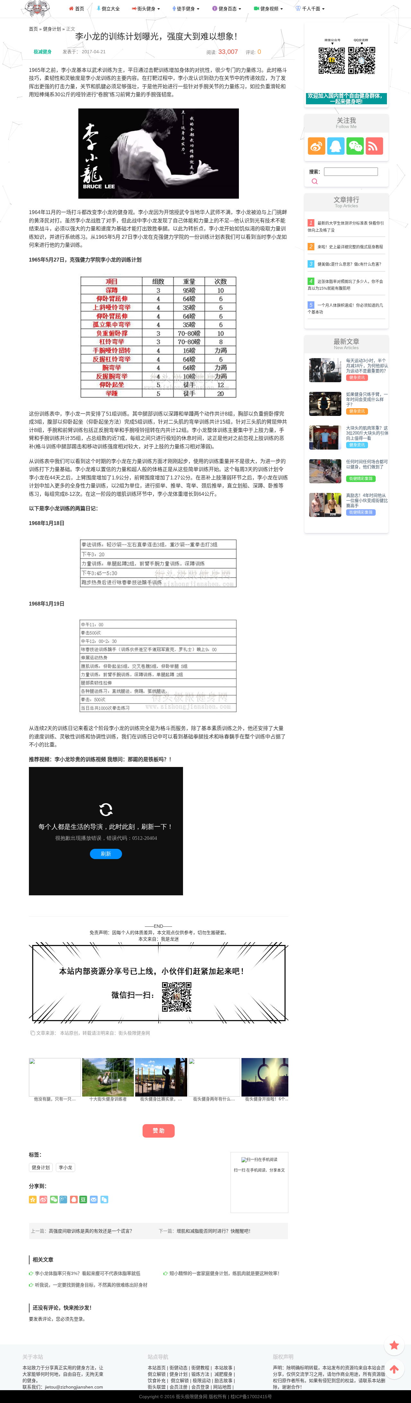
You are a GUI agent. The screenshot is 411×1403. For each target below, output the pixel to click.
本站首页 (157, 1367)
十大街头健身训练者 (108, 1099)
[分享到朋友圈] (54, 1199)
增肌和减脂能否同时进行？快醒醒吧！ (215, 1231)
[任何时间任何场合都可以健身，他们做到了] (325, 470)
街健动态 (179, 1367)
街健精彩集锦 (360, 479)
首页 (79, 8)
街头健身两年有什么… (214, 1099)
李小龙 (65, 1167)
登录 (78, 1318)
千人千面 (311, 8)
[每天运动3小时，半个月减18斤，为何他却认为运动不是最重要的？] (325, 369)
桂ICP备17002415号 (251, 1396)
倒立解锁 (157, 1374)
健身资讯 (357, 377)
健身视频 (269, 8)
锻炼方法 (200, 1374)
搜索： (316, 171)
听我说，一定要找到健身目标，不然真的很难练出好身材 (91, 1284)
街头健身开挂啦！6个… (267, 1099)
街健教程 (200, 1367)
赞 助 (158, 1130)
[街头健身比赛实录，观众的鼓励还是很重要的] (161, 1076)
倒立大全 (110, 8)
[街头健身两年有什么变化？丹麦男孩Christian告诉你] (214, 1076)
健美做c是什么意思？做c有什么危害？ (350, 264)
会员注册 (179, 1387)
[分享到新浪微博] (43, 1199)
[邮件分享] (94, 1199)
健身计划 (41, 1167)
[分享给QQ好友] (74, 1199)
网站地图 (222, 1387)
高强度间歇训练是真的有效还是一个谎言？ (91, 1231)
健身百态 (227, 8)
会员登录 (200, 1387)
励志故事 (223, 1380)
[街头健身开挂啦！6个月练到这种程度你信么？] (267, 1076)
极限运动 (202, 1380)
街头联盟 (157, 1387)
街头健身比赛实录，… (161, 1099)
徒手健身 (186, 8)
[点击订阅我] (373, 146)
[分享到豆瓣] (83, 1199)
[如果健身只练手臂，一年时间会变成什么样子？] (325, 403)
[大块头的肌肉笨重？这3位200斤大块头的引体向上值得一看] (325, 437)
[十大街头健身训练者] (108, 1076)
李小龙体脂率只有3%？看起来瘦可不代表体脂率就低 (87, 1273)
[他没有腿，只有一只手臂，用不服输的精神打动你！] (55, 1076)
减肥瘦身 (223, 1374)
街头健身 (146, 8)
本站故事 (223, 1367)
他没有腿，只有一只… (55, 1099)
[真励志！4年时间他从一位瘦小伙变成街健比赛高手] (325, 504)
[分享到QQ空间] (33, 1199)
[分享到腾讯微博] (63, 1199)
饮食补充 (157, 1380)
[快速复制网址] (104, 1199)
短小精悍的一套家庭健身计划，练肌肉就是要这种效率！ (226, 1273)
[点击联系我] (316, 146)
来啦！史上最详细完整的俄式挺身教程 (350, 247)
